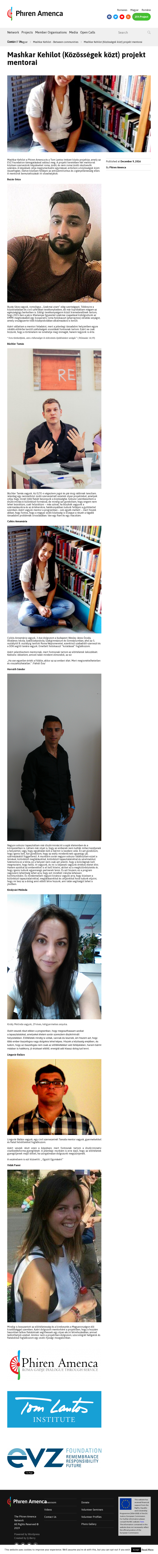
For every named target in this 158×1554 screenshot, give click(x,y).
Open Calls (87, 32)
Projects (27, 32)
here (142, 1522)
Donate (85, 1502)
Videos (48, 1509)
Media (73, 32)
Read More (148, 1549)
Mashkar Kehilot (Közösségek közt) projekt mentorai (113, 42)
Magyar (134, 10)
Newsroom (50, 1502)
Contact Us (50, 1516)
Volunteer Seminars (92, 1509)
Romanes (122, 10)
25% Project (141, 16)
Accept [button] (136, 1550)
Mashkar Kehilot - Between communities (55, 42)
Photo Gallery (88, 1524)
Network (13, 32)
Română (146, 10)
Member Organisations (51, 32)
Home (10, 42)
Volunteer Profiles (91, 1516)
